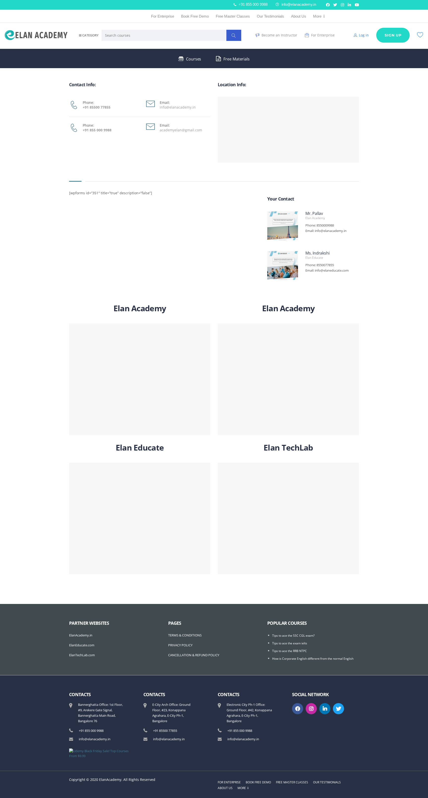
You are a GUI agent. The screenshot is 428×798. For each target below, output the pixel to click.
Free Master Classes (233, 16)
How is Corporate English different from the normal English (312, 658)
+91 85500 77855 (96, 107)
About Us (298, 16)
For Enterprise (162, 16)
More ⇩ (319, 16)
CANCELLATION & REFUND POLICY (193, 655)
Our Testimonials (270, 16)
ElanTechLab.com (82, 655)
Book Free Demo (195, 16)
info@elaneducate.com (332, 270)
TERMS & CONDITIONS (185, 635)
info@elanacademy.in (331, 230)
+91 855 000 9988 (97, 130)
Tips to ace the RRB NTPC (289, 651)
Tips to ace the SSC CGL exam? (293, 635)
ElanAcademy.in (80, 635)
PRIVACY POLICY (180, 645)
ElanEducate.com (81, 645)
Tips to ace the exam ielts (289, 643)
